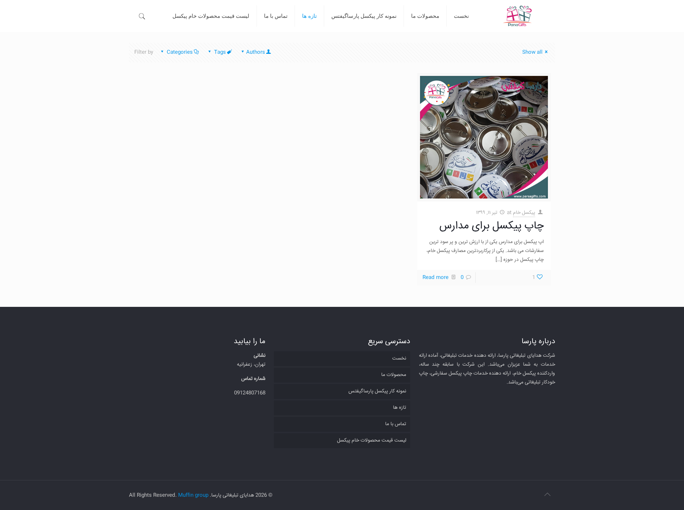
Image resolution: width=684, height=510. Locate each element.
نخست (399, 358)
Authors (255, 52)
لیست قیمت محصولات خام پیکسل (371, 440)
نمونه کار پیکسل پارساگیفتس (377, 391)
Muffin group (193, 495)
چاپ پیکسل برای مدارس (491, 226)
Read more (436, 278)
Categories (180, 52)
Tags (220, 52)
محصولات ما (393, 375)
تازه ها (399, 408)
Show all (532, 52)
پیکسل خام (524, 213)
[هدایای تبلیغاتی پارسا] (517, 16)
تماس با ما (395, 424)
